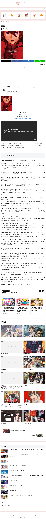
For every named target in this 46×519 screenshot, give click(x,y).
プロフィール (9, 91)
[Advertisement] (23, 76)
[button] (45, 9)
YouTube (16, 91)
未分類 (3, 26)
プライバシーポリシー (6, 505)
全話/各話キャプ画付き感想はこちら (23, 118)
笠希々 (8, 86)
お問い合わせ (4, 502)
